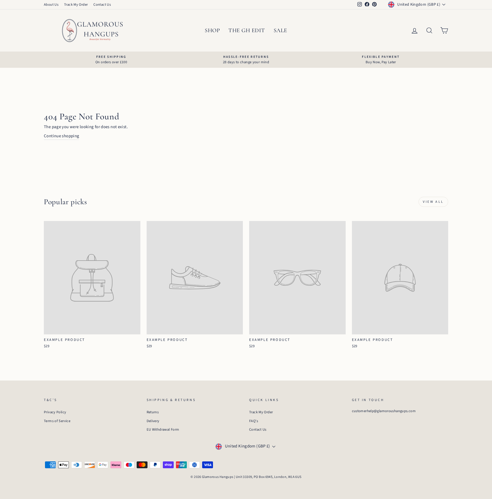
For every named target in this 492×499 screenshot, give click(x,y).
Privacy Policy (55, 412)
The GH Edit (246, 30)
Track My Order (76, 4)
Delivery (153, 421)
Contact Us (102, 4)
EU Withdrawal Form (163, 429)
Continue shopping (61, 136)
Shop (212, 30)
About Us (51, 4)
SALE (280, 30)
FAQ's (253, 421)
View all (433, 201)
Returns (153, 412)
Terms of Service (57, 421)
